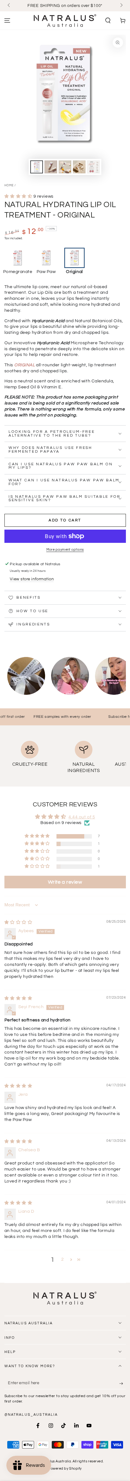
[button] (107, 21)
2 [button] (62, 1259)
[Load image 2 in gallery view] (50, 166)
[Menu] (7, 21)
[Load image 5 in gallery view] (93, 166)
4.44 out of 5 (81, 817)
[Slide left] (9, 5)
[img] (18, 922)
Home (9, 185)
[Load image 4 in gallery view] (79, 166)
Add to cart (65, 520)
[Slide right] (121, 5)
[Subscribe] (122, 1383)
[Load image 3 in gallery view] (65, 166)
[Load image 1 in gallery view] (36, 166)
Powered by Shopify (65, 1468)
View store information (32, 579)
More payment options (65, 549)
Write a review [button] (65, 882)
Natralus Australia (55, 1461)
